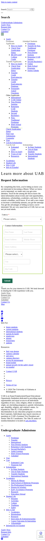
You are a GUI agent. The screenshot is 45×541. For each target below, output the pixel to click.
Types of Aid (16, 154)
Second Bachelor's (15, 114)
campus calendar (12, 354)
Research (14, 492)
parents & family (12, 334)
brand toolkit (11, 363)
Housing (14, 499)
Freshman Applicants (10, 42)
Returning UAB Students (15, 108)
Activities (14, 501)
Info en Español (12, 167)
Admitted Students (29, 41)
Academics (10, 161)
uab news (10, 356)
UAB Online (16, 100)
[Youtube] (2, 318)
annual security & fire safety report (19, 365)
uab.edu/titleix (30, 421)
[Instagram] (2, 316)
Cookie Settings (12, 376)
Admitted (4, 31)
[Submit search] (32, 9)
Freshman (31, 43)
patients (9, 343)
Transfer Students (35, 154)
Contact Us (5, 29)
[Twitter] (2, 314)
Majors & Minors (18, 481)
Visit (8, 140)
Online (30, 64)
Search (3, 9)
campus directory (13, 358)
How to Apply (16, 46)
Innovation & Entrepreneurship (23, 519)
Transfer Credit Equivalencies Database (16, 82)
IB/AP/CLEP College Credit (16, 57)
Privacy (9, 380)
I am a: (5, 215)
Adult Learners (17, 451)
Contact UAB (11, 371)
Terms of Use (11, 385)
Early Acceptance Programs (22, 490)
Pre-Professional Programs (21, 485)
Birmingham (16, 514)
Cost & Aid (10, 145)
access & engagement (14, 360)
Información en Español (15, 526)
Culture (14, 503)
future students (12, 327)
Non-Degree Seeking (16, 103)
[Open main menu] (2, 35)
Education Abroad (18, 494)
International (16, 97)
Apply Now (5, 25)
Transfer (14, 440)
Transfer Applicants (13, 61)
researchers (10, 341)
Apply (8, 39)
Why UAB (10, 165)
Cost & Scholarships (14, 143)
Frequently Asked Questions (15, 90)
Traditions (15, 505)
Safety (13, 508)
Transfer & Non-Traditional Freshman (34, 48)
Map (3, 304)
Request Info (6, 27)
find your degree (12, 351)
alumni (8, 338)
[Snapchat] (2, 321)
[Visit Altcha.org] (41, 534)
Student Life (11, 163)
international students (14, 332)
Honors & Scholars (18, 487)
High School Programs (16, 125)
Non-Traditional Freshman (15, 120)
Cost (8, 460)
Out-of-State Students (33, 150)
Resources (15, 156)
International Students (33, 157)
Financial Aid (16, 465)
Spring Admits (33, 70)
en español (10, 367)
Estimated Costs (15, 148)
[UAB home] (22, 7)
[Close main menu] (2, 425)
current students (12, 329)
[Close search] (2, 12)
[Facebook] (2, 312)
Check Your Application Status (15, 50)
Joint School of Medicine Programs (25, 483)
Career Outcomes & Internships (23, 521)
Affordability (16, 523)
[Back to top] (2, 539)
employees (10, 336)
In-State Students (34, 147)
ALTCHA (41, 536)
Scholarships (28, 145)
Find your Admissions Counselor (10, 136)
